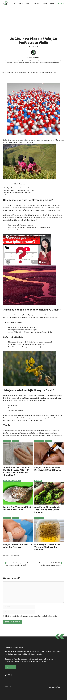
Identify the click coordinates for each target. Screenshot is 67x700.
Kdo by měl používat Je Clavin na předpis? (17, 188)
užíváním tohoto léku (36, 317)
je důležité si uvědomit (36, 433)
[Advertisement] (33, 19)
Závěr (6, 195)
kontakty (10, 667)
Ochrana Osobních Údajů (53, 687)
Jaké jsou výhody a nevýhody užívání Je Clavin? (19, 190)
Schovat (22, 184)
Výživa (36, 3)
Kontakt (52, 3)
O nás (45, 3)
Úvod (14, 3)
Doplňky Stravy (24, 3)
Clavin (20, 72)
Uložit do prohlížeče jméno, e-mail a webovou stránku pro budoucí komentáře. (31, 616)
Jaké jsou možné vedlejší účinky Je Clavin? (17, 192)
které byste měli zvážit (51, 317)
